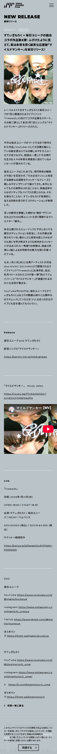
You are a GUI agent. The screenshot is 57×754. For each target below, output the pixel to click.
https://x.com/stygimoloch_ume (29, 684)
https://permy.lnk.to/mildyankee (25, 356)
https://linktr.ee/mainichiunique (28, 635)
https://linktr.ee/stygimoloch (26, 696)
